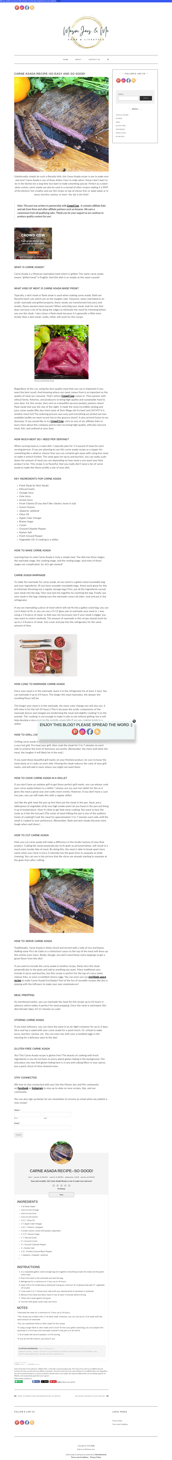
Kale (92, 1446)
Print (61, 1195)
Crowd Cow (73, 206)
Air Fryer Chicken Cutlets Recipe (90, 1396)
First (16, 1118)
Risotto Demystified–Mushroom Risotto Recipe (39, 1396)
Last (45, 1118)
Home (65, 59)
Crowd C (55, 421)
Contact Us (94, 59)
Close (59, 1)
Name (17, 1110)
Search (120, 94)
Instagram (37, 1088)
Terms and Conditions (120, 1424)
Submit (18, 1135)
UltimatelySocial (100, 1455)
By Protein (120, 136)
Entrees (119, 118)
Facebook (23, 1088)
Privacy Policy (117, 1421)
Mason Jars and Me (68, 1382)
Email (17, 1123)
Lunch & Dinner (122, 115)
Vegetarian (120, 129)
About (78, 59)
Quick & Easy (121, 133)
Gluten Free (121, 125)
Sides (118, 122)
